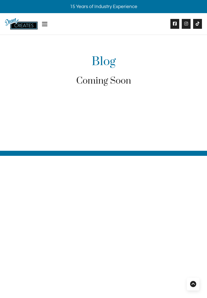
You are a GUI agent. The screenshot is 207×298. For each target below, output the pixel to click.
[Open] (45, 24)
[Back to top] (193, 284)
